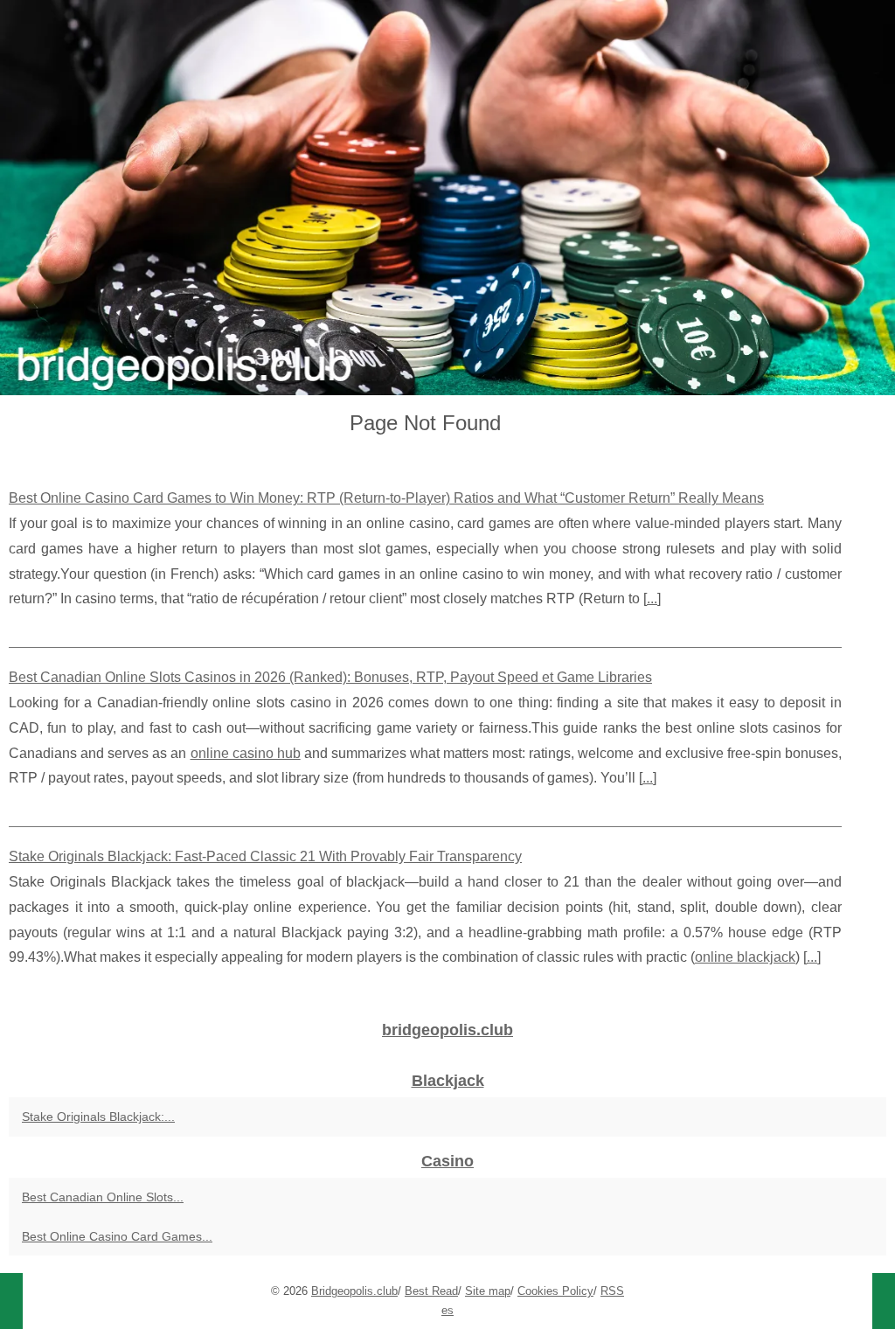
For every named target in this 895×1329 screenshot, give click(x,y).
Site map (487, 1291)
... (652, 598)
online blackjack (745, 957)
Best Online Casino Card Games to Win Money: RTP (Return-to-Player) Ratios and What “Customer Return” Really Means (386, 498)
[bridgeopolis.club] (447, 197)
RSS (612, 1291)
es (447, 1310)
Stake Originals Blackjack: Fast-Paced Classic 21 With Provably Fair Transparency (265, 856)
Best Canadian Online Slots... (103, 1197)
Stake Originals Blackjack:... (98, 1117)
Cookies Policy (555, 1291)
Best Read (431, 1291)
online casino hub (246, 753)
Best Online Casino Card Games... (117, 1236)
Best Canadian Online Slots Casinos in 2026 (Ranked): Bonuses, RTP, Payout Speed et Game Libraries (330, 677)
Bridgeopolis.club (354, 1291)
